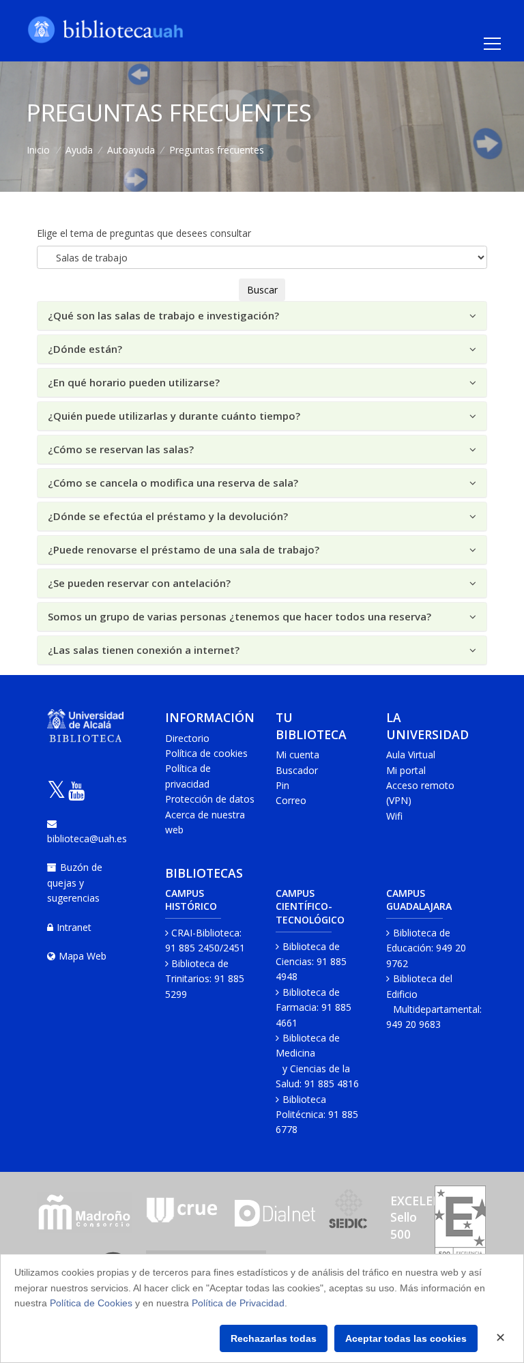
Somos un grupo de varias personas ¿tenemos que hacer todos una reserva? (239, 616)
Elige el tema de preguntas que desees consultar (144, 233)
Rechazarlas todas (274, 1338)
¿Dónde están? (85, 349)
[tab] (262, 316)
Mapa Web (82, 955)
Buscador (297, 770)
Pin (282, 785)
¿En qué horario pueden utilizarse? (134, 382)
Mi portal (406, 770)
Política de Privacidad (238, 1302)
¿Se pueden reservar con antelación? (139, 583)
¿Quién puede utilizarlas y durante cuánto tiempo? (174, 415)
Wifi (394, 815)
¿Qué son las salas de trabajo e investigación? (163, 315)
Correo (291, 800)
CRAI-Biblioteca (205, 932)
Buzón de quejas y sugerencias (74, 882)
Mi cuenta (297, 754)
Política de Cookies (91, 1302)
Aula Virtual (410, 754)
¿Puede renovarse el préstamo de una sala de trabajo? (183, 549)
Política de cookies (206, 753)
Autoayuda (131, 149)
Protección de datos (209, 798)
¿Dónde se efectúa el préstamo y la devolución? (168, 516)
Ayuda (79, 149)
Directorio (187, 738)
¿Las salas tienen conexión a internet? (143, 650)
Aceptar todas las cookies (406, 1338)
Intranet (74, 927)
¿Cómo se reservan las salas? (121, 449)
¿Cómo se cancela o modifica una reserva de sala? (173, 482)
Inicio (38, 149)
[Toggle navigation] (492, 44)
